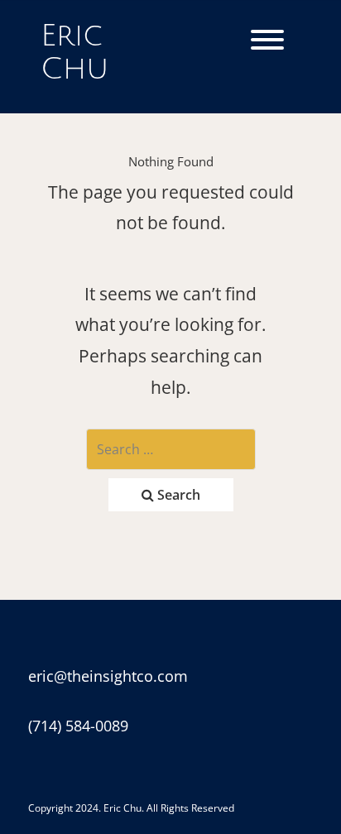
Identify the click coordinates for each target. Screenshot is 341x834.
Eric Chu (74, 52)
